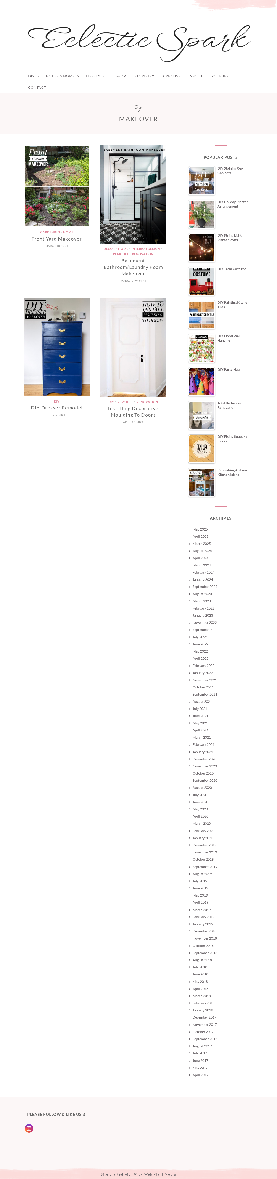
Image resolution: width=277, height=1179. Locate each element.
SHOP (121, 76)
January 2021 (203, 752)
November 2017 (205, 1024)
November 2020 (205, 766)
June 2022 (200, 644)
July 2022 (200, 637)
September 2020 (205, 780)
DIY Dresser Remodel (57, 408)
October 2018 (203, 945)
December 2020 (204, 759)
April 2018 (200, 989)
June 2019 (200, 888)
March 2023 (202, 601)
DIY (31, 76)
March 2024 (202, 565)
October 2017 (203, 1032)
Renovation (143, 254)
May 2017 (200, 1067)
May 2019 (200, 895)
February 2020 (203, 831)
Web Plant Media (160, 1174)
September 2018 (205, 953)
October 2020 (203, 773)
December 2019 (204, 845)
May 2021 (200, 723)
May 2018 (200, 981)
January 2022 (203, 673)
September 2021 (205, 694)
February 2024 (203, 572)
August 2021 (202, 701)
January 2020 (203, 838)
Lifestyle (95, 76)
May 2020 (200, 809)
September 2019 (205, 867)
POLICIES (219, 76)
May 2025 (200, 529)
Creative (172, 76)
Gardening (50, 232)
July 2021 (200, 708)
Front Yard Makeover (57, 239)
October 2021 (203, 687)
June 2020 (200, 802)
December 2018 (204, 931)
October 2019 (203, 859)
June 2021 (200, 716)
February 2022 (203, 665)
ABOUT (196, 76)
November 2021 (205, 680)
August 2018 (202, 960)
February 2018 (203, 1003)
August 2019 (202, 874)
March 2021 (202, 737)
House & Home (60, 76)
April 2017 (200, 1075)
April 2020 (200, 816)
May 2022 (200, 651)
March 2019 (202, 910)
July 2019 (200, 881)
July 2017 (200, 1053)
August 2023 (202, 594)
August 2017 (202, 1046)
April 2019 (200, 902)
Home (68, 232)
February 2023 (203, 608)
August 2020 (202, 787)
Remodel (121, 254)
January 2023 (203, 615)
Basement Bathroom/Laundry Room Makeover (133, 267)
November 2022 (205, 622)
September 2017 (205, 1039)
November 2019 (205, 852)
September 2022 (205, 629)
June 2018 (200, 974)
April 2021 (200, 730)
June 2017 (200, 1060)
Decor (109, 248)
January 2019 (203, 924)
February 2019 (203, 917)
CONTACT (37, 87)
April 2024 (200, 558)
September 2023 (205, 586)
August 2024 (202, 551)
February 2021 (203, 744)
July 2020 (200, 795)
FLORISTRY (144, 76)
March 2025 (202, 543)
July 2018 (200, 967)
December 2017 (204, 1017)
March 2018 (202, 996)
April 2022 (200, 658)
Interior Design (146, 248)
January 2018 (203, 1010)
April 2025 (200, 536)
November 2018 (205, 938)
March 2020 (202, 823)
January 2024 (203, 579)
